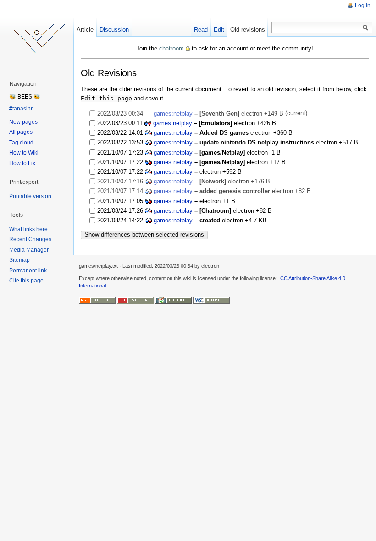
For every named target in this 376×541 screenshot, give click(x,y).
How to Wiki (24, 152)
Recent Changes (30, 239)
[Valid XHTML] (211, 300)
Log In (362, 5)
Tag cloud (21, 142)
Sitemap (19, 260)
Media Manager (29, 250)
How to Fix (22, 163)
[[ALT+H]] (36, 36)
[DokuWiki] (173, 300)
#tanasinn (21, 108)
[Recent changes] (97, 300)
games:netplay (173, 113)
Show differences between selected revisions (144, 234)
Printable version (30, 196)
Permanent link (28, 270)
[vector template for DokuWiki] (135, 300)
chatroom (171, 48)
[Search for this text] (365, 28)
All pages (21, 132)
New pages (23, 122)
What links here (28, 229)
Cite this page (26, 280)
